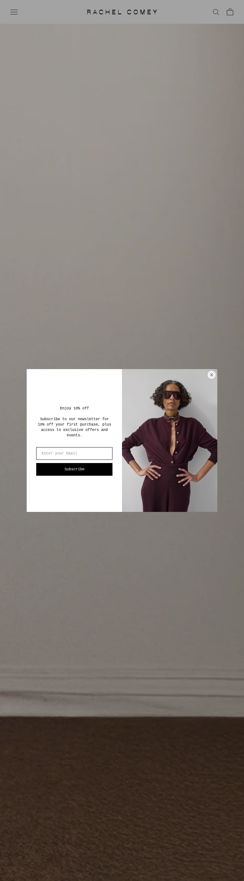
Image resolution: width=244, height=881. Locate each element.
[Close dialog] (211, 375)
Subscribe (74, 469)
